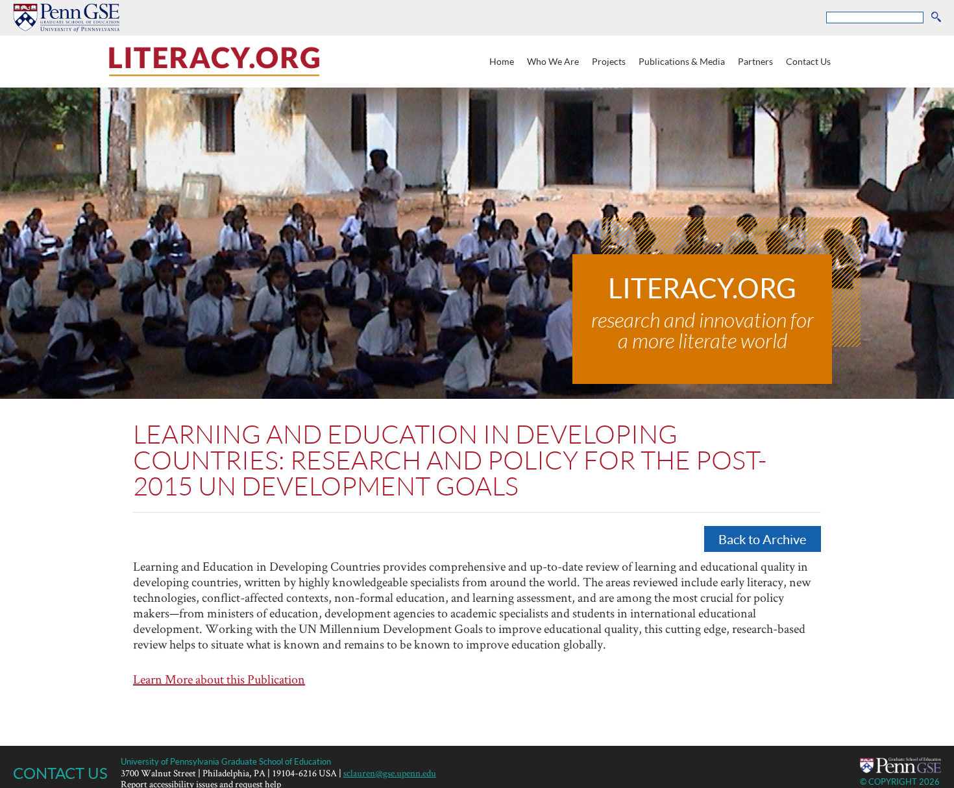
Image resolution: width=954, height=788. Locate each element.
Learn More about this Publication (219, 679)
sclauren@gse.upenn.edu (389, 773)
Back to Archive (762, 539)
